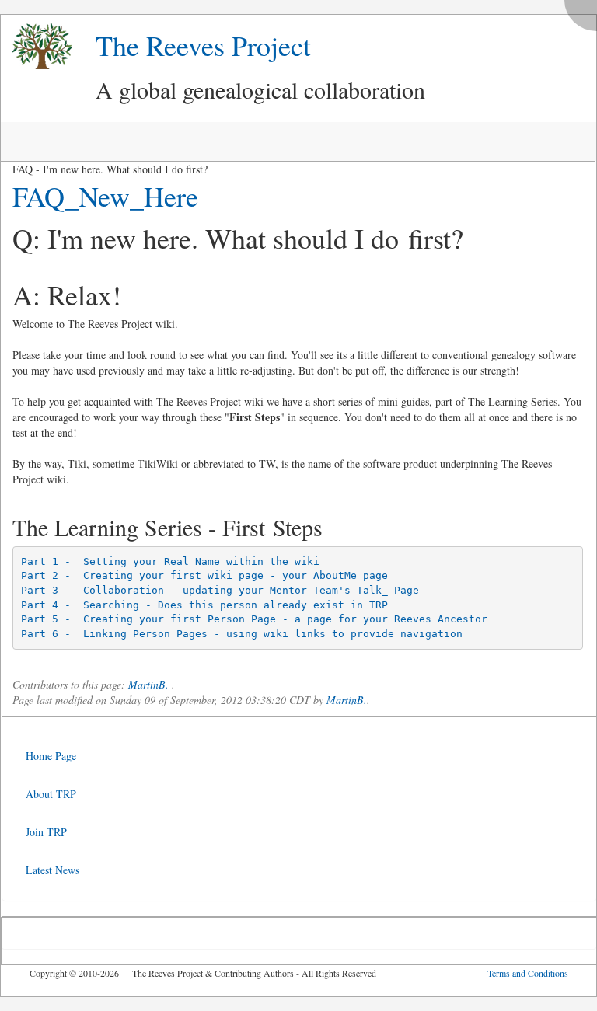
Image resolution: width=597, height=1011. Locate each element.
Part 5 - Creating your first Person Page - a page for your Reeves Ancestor (254, 619)
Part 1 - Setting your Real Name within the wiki (170, 561)
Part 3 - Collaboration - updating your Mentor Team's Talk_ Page (220, 590)
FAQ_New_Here (105, 195)
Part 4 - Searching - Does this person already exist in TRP (204, 605)
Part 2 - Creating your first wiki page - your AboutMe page (204, 575)
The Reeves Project (203, 45)
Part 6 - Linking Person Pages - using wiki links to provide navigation (242, 634)
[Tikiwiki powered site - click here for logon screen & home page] (36, 46)
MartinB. (148, 684)
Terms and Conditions (527, 973)
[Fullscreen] (584, 11)
